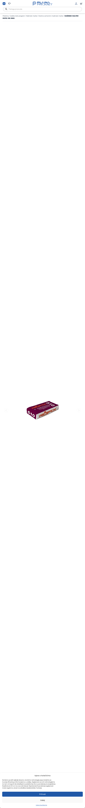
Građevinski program (17, 16)
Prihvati (42, 794)
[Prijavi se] (76, 3)
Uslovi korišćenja (41, 805)
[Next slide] (79, 410)
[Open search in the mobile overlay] (42, 9)
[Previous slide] (6, 410)
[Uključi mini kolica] (81, 4)
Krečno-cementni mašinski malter (51, 16)
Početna (6, 16)
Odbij (42, 800)
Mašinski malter (32, 16)
